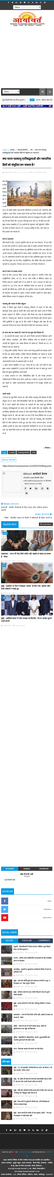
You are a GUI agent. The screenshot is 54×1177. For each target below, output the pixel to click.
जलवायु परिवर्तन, (38, 172)
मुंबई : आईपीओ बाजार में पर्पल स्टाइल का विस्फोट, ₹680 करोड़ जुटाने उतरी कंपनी (26, 619)
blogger (10, 869)
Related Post (9, 524)
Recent (10, 940)
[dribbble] (28, 2)
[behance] (36, 2)
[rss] (32, 2)
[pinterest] (20, 2)
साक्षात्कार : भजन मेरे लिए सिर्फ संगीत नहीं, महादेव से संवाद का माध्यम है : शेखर (26, 555)
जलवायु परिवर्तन (22, 150)
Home (4, 150)
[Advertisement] (27, 59)
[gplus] (16, 2)
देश (31, 150)
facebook (43, 869)
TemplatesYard (24, 1152)
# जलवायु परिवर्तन (23, 452)
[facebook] (8, 2)
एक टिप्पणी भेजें (10, 879)
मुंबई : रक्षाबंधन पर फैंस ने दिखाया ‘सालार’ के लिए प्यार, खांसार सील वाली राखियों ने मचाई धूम (25, 587)
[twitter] (12, 2)
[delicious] (44, 2)
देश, (45, 172)
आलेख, (30, 172)
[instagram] (40, 2)
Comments (44, 940)
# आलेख (12, 452)
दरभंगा (24, 100)
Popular (27, 940)
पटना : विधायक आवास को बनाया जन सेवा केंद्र (28, 1049)
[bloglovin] (24, 2)
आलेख (12, 150)
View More (47, 524)
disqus (27, 869)
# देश (33, 452)
